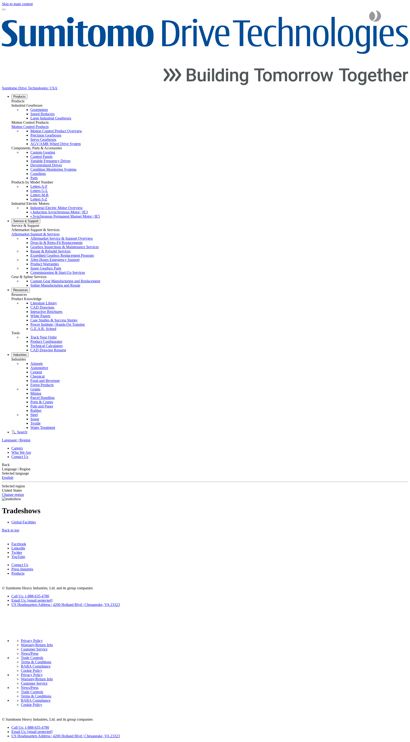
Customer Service (34, 649)
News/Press (29, 653)
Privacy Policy (32, 641)
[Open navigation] (4, 9)
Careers (17, 448)
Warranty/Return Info (37, 645)
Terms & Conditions (36, 662)
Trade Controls (32, 658)
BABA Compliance (36, 666)
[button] (209, 101)
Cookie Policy (31, 671)
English (7, 478)
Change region (13, 495)
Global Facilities (23, 522)
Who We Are (21, 452)
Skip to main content (17, 4)
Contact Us (19, 457)
